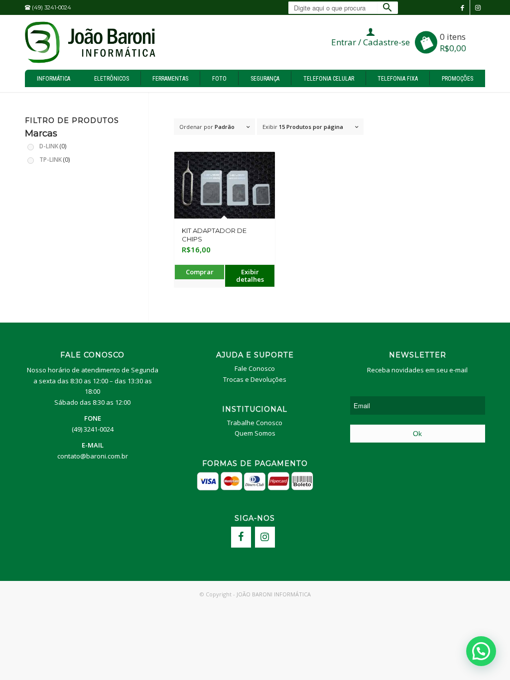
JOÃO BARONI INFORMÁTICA (274, 594)
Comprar (200, 271)
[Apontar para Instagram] (477, 7)
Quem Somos (255, 433)
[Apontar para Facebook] (462, 7)
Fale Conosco (255, 368)
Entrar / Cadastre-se (370, 42)
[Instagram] (265, 537)
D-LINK (52, 145)
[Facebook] (241, 537)
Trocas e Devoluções (254, 379)
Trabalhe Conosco (254, 422)
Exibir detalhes (250, 275)
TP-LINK (54, 159)
